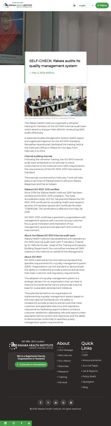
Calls (85, 355)
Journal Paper (90, 365)
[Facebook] (40, 402)
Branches (63, 366)
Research (63, 371)
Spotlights (88, 382)
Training (62, 377)
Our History (64, 361)
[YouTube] (71, 402)
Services (62, 382)
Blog (85, 387)
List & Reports (89, 371)
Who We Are (65, 355)
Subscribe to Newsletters (33, 364)
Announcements (91, 360)
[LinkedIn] (56, 402)
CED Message (65, 350)
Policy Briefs (89, 376)
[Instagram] (63, 402)
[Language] (74, 5)
